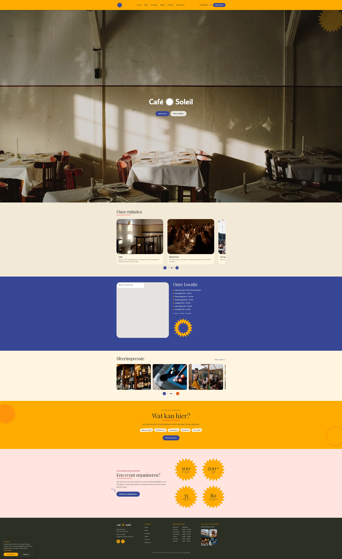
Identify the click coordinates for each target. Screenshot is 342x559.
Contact (171, 5)
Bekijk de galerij (219, 359)
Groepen (154, 5)
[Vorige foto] (164, 393)
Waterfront (174, 257)
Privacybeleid (186, 552)
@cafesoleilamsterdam (208, 527)
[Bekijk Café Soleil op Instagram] (209, 537)
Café (121, 257)
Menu (146, 5)
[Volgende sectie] (177, 267)
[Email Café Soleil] (123, 541)
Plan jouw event (171, 438)
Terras (223, 257)
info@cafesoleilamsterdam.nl (125, 536)
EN (211, 5)
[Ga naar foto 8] (174, 393)
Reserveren (180, 5)
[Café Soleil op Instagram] (118, 541)
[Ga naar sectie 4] (173, 267)
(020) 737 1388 (120, 534)
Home (139, 5)
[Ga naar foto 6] (171, 393)
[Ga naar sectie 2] (169, 267)
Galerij (162, 5)
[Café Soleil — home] (119, 5)
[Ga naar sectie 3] (172, 267)
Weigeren (26, 554)
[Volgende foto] (177, 393)
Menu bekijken (178, 114)
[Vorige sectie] (165, 267)
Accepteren (11, 554)
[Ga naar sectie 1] (168, 267)
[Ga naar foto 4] (167, 393)
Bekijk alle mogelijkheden (128, 494)
